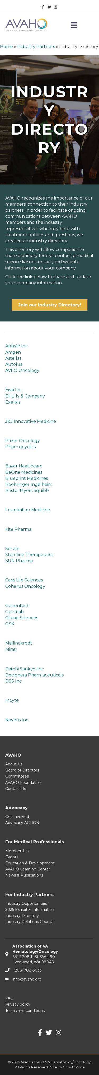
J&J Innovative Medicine (30, 421)
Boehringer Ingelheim (28, 484)
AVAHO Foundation (23, 782)
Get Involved (17, 816)
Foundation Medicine (27, 509)
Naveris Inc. (17, 719)
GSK (9, 623)
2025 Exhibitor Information (29, 909)
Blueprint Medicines (26, 478)
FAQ (9, 998)
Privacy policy (17, 1004)
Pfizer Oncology (22, 440)
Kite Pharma (18, 529)
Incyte (12, 700)
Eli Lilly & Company (25, 396)
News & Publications (24, 875)
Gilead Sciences (21, 617)
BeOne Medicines (23, 472)
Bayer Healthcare (24, 465)
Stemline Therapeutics (29, 554)
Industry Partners (36, 46)
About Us (13, 764)
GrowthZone (74, 1067)
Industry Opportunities (26, 903)
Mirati (11, 649)
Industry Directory (22, 915)
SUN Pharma (19, 560)
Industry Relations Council (29, 921)
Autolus (13, 364)
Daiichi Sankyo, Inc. (25, 668)
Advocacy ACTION (22, 822)
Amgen (13, 352)
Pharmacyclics (20, 446)
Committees (17, 776)
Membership (17, 851)
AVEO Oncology (22, 370)
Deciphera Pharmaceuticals (34, 675)
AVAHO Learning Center (27, 869)
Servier (12, 548)
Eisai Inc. (13, 389)
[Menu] (74, 25)
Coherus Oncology (25, 586)
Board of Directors (22, 770)
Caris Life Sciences (24, 580)
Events (11, 857)
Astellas (13, 358)
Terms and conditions (25, 1010)
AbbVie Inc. (17, 345)
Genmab (14, 611)
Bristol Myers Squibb (27, 490)
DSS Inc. (13, 681)
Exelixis (12, 402)
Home (6, 46)
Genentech (17, 605)
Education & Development (30, 863)
